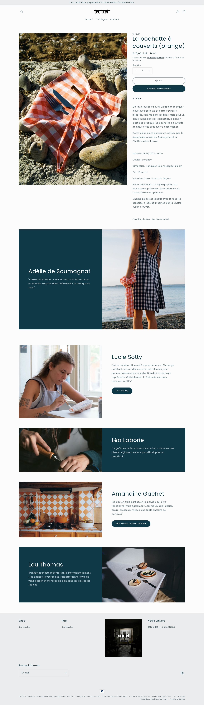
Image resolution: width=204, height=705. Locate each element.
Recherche (24, 627)
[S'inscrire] (65, 673)
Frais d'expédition (155, 57)
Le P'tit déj (122, 390)
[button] (22, 11)
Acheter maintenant (159, 88)
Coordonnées (179, 696)
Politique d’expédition (161, 696)
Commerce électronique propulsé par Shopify (53, 696)
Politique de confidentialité (115, 696)
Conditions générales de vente (154, 699)
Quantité (137, 65)
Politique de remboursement (88, 696)
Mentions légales (177, 699)
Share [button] (139, 98)
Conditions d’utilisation (139, 696)
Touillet (30, 696)
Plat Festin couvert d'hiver (131, 523)
